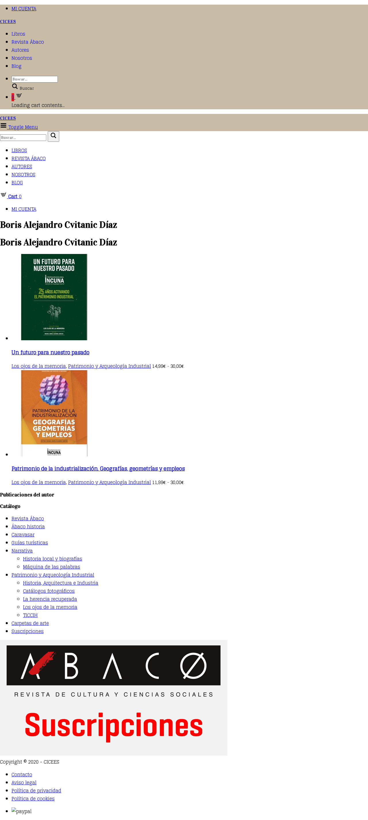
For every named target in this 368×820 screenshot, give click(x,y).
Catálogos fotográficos (49, 591)
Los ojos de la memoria (39, 366)
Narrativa (22, 551)
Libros (18, 34)
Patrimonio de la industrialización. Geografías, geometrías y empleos (98, 468)
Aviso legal (24, 783)
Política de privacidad (36, 791)
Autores (20, 50)
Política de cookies (33, 799)
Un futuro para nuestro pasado (50, 352)
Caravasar (23, 535)
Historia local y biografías (52, 559)
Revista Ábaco (28, 42)
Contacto (22, 775)
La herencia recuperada (50, 599)
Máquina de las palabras (51, 567)
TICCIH (30, 615)
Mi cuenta (24, 9)
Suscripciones (28, 631)
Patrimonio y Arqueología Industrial (109, 366)
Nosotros (22, 58)
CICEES (8, 21)
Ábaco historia (28, 527)
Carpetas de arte (30, 623)
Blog (17, 66)
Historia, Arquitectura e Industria (60, 583)
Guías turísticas (30, 543)
